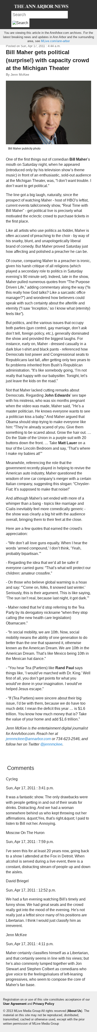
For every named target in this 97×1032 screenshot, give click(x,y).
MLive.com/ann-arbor (55, 41)
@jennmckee (51, 744)
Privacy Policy (43, 1004)
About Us (74, 1011)
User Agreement (14, 1004)
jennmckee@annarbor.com (28, 739)
